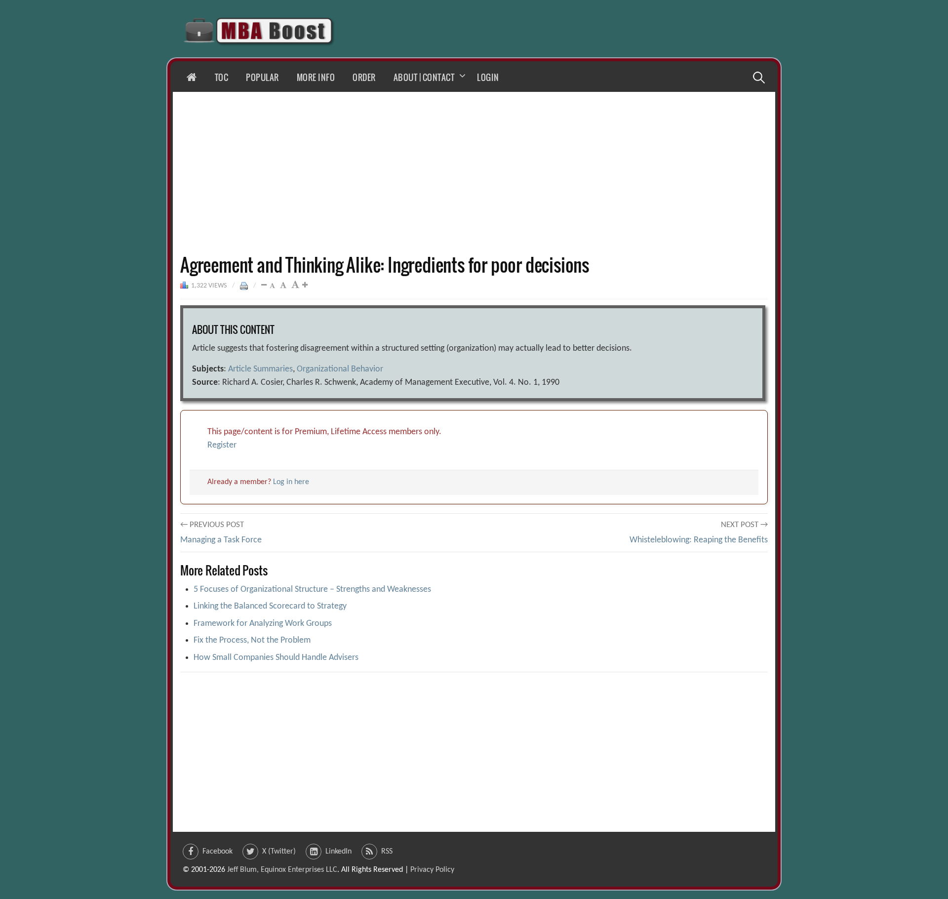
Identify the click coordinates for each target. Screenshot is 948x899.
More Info (316, 77)
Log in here (291, 482)
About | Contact (424, 77)
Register (222, 445)
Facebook (217, 852)
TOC (222, 77)
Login (488, 77)
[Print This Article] (244, 285)
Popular (262, 77)
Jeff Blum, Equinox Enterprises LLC (282, 870)
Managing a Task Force (221, 540)
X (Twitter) (279, 852)
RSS (387, 852)
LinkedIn (338, 852)
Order (364, 77)
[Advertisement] (474, 173)
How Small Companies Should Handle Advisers (276, 657)
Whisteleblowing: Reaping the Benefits (699, 540)
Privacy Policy (432, 870)
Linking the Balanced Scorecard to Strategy (270, 606)
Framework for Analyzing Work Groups (263, 623)
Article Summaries (260, 369)
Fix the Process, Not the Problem (252, 640)
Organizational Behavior (340, 369)
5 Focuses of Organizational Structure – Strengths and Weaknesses (312, 589)
